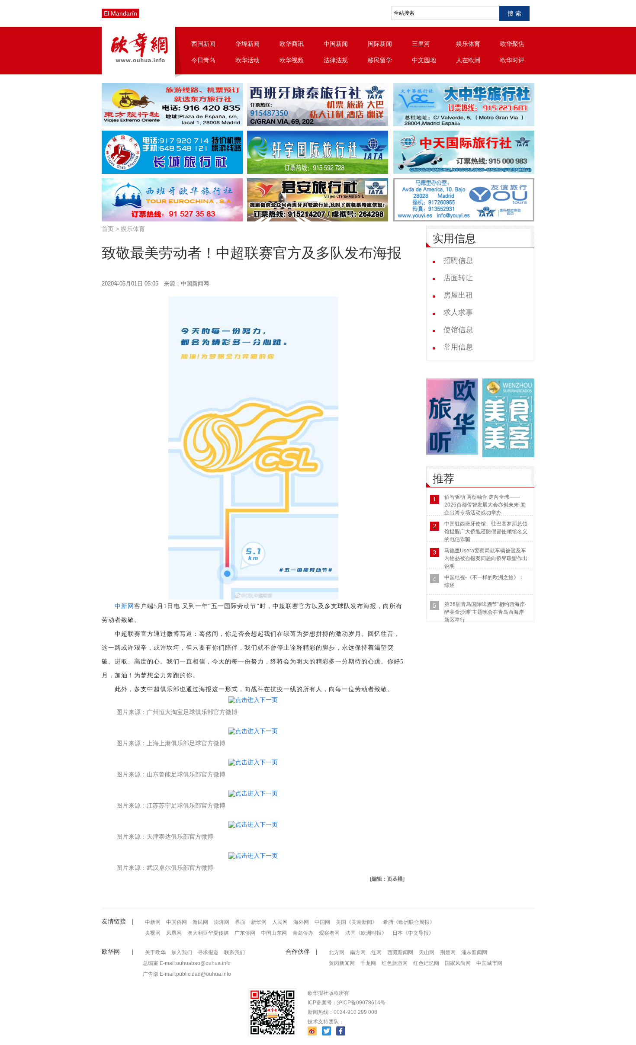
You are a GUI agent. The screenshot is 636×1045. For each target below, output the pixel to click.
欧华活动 (247, 60)
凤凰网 (174, 933)
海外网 (301, 922)
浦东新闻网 (474, 952)
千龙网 (368, 963)
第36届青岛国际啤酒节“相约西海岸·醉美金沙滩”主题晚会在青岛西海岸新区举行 (485, 612)
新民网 (200, 922)
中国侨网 (176, 922)
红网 (376, 952)
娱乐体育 (468, 43)
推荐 (443, 478)
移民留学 (380, 60)
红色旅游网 (395, 963)
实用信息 (454, 238)
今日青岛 (203, 60)
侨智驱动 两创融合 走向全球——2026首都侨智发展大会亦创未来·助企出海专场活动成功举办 (485, 505)
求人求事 (458, 312)
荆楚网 (448, 952)
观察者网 (329, 933)
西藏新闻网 (400, 952)
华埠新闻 (247, 43)
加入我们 (181, 952)
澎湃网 (221, 922)
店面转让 (458, 278)
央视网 (153, 933)
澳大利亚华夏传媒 (208, 933)
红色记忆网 (426, 963)
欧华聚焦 (512, 43)
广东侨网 (244, 933)
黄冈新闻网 (342, 963)
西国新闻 (203, 43)
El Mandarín (120, 13)
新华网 (259, 922)
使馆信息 (458, 330)
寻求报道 (208, 952)
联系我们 (234, 952)
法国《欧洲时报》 (366, 933)
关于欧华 (155, 952)
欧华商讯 (291, 43)
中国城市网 (489, 963)
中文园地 (424, 60)
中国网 (322, 922)
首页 (108, 228)
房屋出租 (458, 295)
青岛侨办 (302, 933)
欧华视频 (291, 60)
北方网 (336, 952)
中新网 (124, 606)
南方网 (358, 952)
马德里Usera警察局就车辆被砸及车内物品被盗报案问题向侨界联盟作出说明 (485, 558)
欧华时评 (512, 60)
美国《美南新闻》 (356, 922)
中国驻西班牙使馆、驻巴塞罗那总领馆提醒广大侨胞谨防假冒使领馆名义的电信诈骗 (485, 531)
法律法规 (336, 60)
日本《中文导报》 (413, 933)
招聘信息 (458, 260)
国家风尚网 (458, 963)
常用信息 (458, 347)
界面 (240, 922)
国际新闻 (380, 43)
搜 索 (514, 13)
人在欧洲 (468, 60)
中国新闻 (336, 43)
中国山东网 (274, 933)
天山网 (426, 952)
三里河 (421, 43)
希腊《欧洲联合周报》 (409, 922)
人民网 (280, 922)
